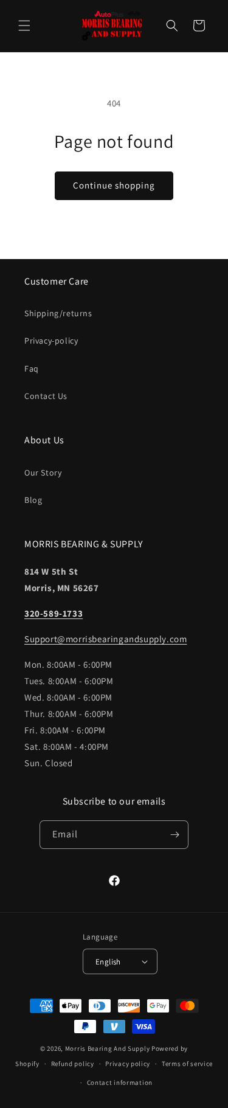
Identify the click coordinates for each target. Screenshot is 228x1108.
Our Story (42, 472)
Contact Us (45, 395)
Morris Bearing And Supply (107, 1048)
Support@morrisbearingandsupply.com (105, 639)
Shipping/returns (58, 313)
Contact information (120, 1082)
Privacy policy (127, 1063)
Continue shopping (114, 185)
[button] (24, 25)
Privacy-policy (51, 340)
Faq (31, 368)
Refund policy (72, 1063)
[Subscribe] (174, 834)
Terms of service (187, 1063)
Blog (33, 499)
